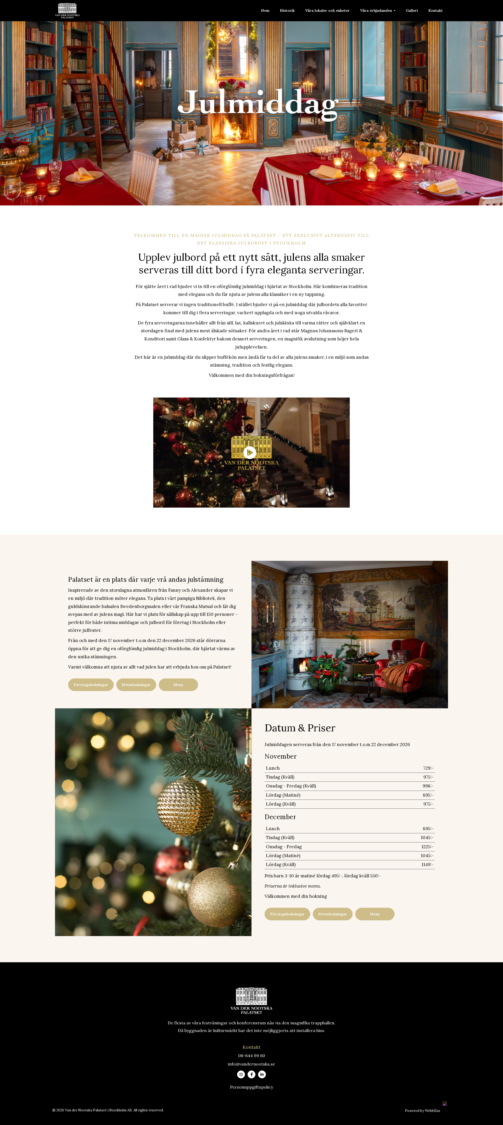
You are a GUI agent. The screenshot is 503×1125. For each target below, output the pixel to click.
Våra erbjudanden (376, 10)
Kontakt (435, 10)
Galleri (412, 10)
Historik (287, 10)
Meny (178, 684)
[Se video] (251, 453)
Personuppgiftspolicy (251, 1087)
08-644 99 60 (251, 1055)
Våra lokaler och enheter (327, 10)
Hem (265, 10)
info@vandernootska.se (251, 1064)
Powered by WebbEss (422, 1110)
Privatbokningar (136, 684)
